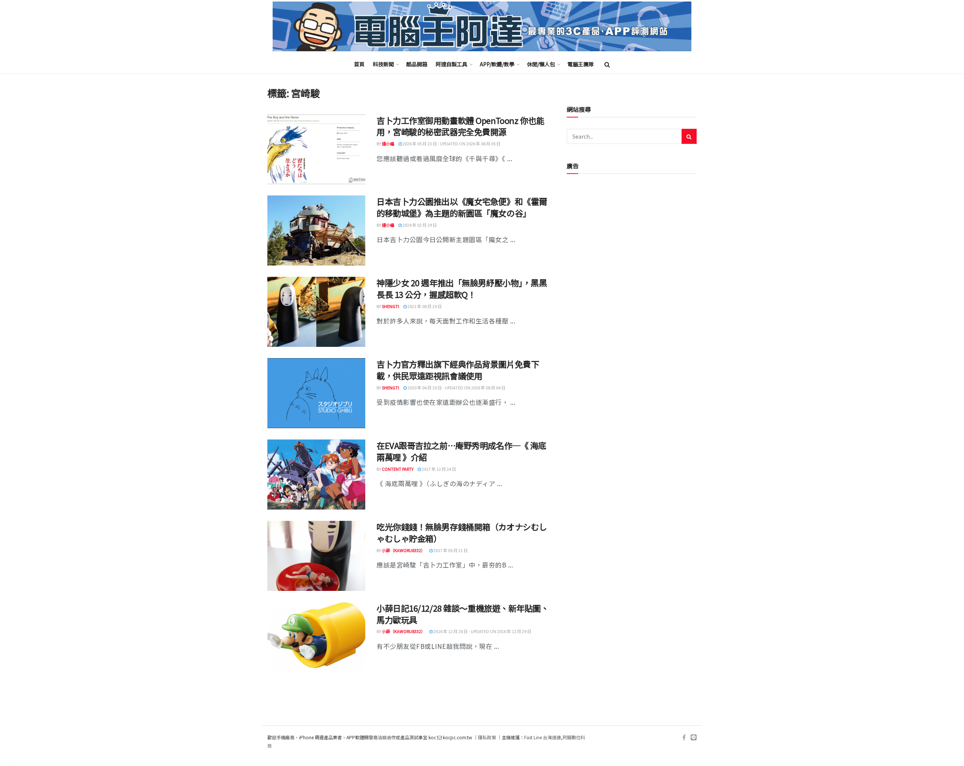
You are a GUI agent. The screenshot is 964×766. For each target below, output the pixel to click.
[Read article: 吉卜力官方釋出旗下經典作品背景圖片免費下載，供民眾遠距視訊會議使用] (316, 393)
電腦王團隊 (580, 64)
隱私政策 (487, 737)
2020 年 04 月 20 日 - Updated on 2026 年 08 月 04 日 (456, 388)
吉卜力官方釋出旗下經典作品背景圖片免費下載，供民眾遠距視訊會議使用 (458, 369)
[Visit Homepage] (482, 27)
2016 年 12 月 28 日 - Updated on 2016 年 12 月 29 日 (482, 631)
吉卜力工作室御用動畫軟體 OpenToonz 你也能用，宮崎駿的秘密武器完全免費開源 (461, 126)
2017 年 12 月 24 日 (438, 469)
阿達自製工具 (451, 64)
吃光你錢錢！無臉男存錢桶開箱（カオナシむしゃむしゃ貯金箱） (462, 532)
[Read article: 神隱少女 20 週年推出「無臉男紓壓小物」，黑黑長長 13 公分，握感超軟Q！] (316, 312)
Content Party (397, 469)
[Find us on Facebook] (684, 737)
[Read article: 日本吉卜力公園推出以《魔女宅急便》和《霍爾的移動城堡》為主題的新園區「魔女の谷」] (316, 230)
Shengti (390, 306)
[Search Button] (607, 64)
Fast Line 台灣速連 (542, 737)
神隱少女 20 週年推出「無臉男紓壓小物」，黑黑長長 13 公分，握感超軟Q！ (462, 288)
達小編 (388, 143)
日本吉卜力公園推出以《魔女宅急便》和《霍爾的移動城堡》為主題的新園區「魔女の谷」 (462, 207)
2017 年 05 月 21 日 (450, 550)
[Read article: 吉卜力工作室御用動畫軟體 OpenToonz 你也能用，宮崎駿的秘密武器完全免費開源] (316, 149)
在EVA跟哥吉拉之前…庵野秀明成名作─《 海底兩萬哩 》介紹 (461, 451)
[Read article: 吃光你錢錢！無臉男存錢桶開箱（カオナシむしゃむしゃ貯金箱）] (316, 556)
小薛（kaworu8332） (403, 550)
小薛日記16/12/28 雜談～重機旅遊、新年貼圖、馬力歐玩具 (463, 614)
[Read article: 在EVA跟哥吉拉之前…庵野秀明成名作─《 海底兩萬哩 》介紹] (316, 474)
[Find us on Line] (694, 737)
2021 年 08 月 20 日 (424, 306)
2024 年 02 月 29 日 (419, 225)
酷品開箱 (416, 64)
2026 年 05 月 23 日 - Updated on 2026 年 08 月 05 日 (451, 143)
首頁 (359, 64)
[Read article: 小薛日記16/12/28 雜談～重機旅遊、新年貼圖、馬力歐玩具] (316, 637)
